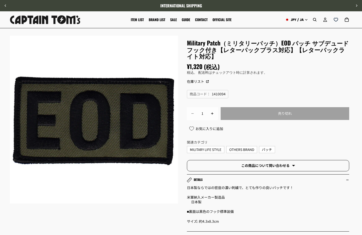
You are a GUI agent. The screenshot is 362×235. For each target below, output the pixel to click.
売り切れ (285, 113)
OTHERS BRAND (241, 149)
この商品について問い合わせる (265, 165)
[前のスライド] (5, 5)
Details (198, 179)
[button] (356, 193)
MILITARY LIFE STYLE (205, 149)
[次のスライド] (356, 5)
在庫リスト (196, 81)
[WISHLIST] (335, 19)
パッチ (267, 149)
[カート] (346, 19)
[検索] (314, 19)
